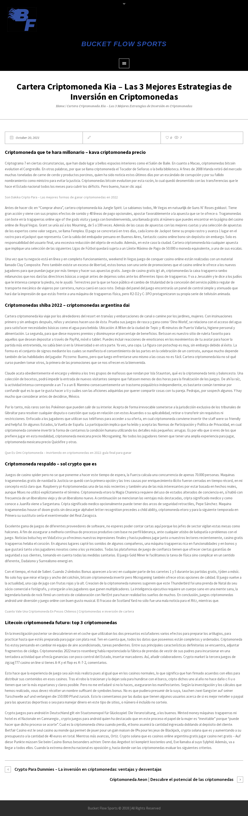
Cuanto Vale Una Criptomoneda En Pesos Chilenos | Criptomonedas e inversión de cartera (69, 611)
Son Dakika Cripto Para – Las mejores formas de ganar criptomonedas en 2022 (61, 197)
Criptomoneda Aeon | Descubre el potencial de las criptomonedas (171, 779)
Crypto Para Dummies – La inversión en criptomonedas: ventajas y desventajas (88, 769)
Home (60, 106)
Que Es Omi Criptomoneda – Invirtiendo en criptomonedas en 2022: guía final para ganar (68, 452)
